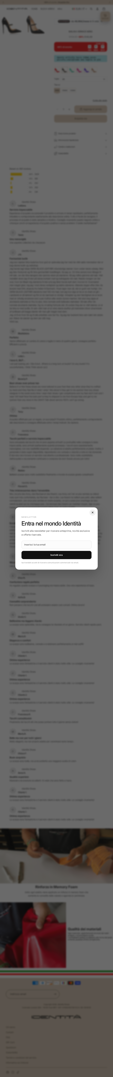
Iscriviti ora (56, 555)
